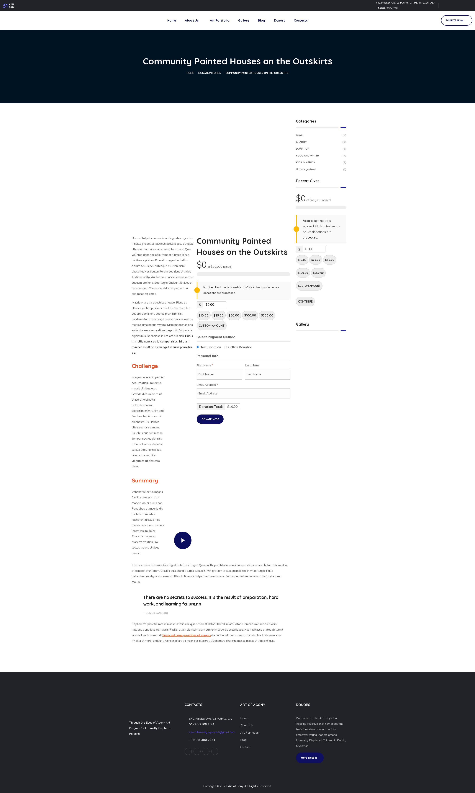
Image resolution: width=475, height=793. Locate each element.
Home (190, 73)
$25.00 (219, 315)
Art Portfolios (249, 733)
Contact (245, 747)
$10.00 (204, 315)
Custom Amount (212, 325)
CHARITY (321, 141)
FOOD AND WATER (321, 155)
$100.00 (250, 315)
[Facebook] (452, 5)
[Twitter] (444, 5)
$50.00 (234, 315)
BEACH (321, 135)
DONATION (321, 148)
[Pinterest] (460, 5)
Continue (305, 301)
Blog (243, 740)
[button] (434, 20)
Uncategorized (321, 169)
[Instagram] (468, 5)
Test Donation (211, 347)
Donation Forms (209, 73)
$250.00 (267, 315)
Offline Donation (240, 347)
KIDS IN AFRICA (321, 162)
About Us (246, 725)
